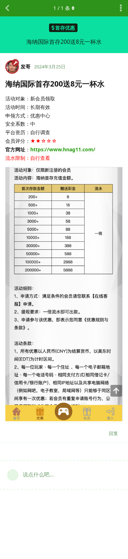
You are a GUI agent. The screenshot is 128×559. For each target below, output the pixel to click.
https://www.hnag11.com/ (62, 149)
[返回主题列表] (7, 8)
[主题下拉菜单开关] (121, 8)
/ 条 (61, 8)
